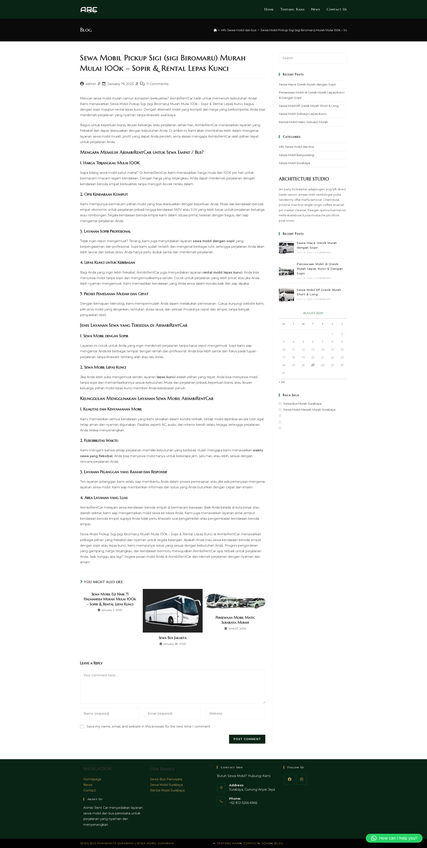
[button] (394, 838)
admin (91, 84)
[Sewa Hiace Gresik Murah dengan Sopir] (286, 247)
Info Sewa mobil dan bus (296, 146)
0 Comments (157, 84)
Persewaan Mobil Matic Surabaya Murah (235, 620)
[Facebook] (289, 779)
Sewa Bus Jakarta (173, 637)
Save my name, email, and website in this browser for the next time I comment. (149, 726)
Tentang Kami (228, 843)
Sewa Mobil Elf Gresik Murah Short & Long (308, 106)
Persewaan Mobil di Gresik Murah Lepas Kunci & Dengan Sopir (320, 268)
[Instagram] (301, 779)
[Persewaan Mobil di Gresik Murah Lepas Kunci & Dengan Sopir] (286, 270)
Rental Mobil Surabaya (167, 790)
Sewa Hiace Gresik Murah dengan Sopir (307, 84)
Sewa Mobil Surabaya (294, 163)
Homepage (92, 779)
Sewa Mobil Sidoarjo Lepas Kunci (303, 114)
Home (266, 843)
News (87, 785)
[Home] (215, 30)
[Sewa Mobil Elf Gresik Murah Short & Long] (286, 294)
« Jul (282, 381)
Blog (278, 843)
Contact (89, 790)
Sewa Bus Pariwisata (166, 779)
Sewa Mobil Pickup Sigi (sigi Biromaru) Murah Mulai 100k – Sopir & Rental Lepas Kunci (321, 30)
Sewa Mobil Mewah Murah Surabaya (309, 409)
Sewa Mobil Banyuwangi (296, 155)
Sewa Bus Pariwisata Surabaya (107, 843)
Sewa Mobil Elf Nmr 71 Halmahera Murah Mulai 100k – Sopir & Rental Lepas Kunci (110, 599)
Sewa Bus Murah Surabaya (302, 403)
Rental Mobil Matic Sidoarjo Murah (303, 122)
